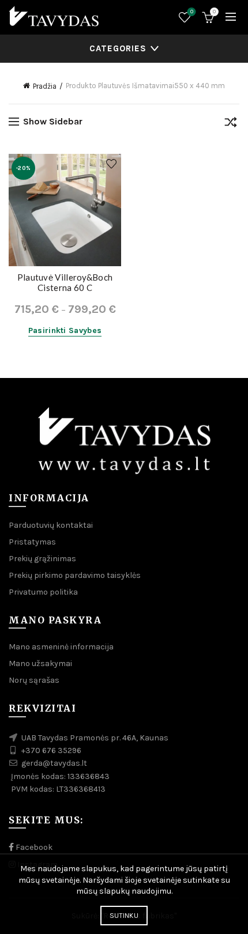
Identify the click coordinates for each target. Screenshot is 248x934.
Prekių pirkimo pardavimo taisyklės (75, 575)
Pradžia (45, 86)
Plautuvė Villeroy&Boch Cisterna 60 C (65, 282)
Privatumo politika (43, 592)
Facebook (33, 847)
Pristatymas (32, 542)
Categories (117, 48)
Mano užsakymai (40, 663)
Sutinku (124, 916)
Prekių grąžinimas (42, 559)
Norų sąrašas (191, 12)
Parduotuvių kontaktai (51, 525)
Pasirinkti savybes (65, 330)
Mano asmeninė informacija (61, 647)
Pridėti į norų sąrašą (111, 164)
